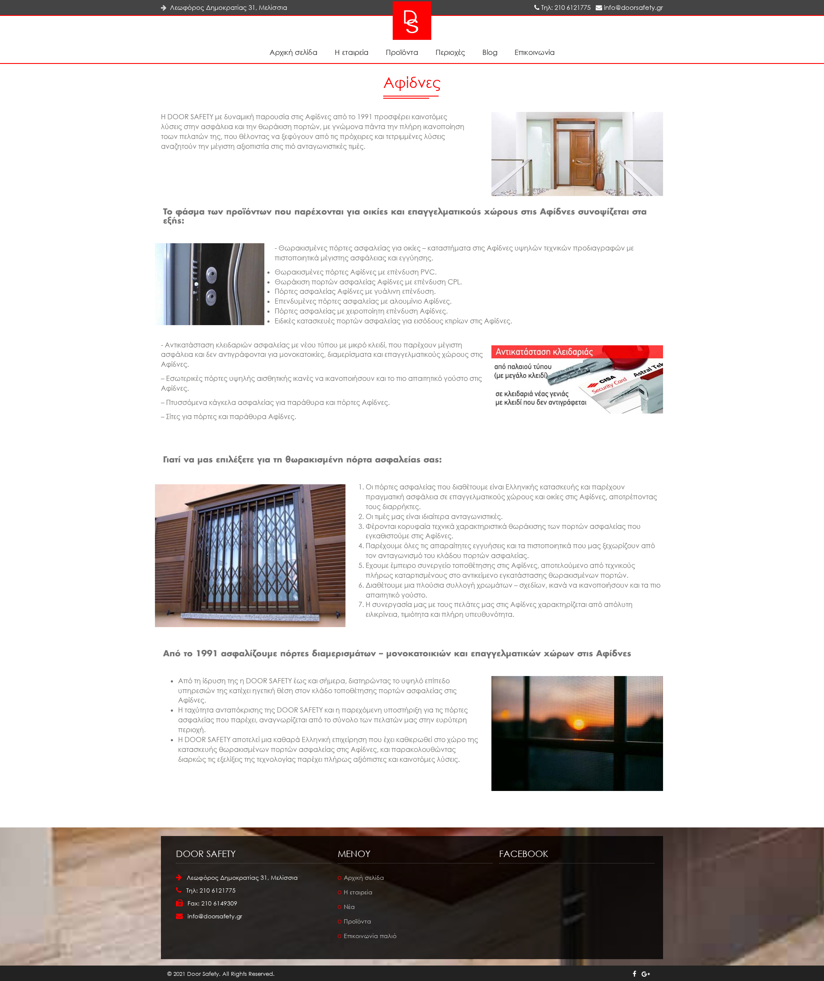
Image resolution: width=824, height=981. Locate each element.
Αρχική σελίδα (294, 52)
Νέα (349, 906)
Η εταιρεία (352, 52)
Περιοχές (450, 52)
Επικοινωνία (535, 52)
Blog (489, 52)
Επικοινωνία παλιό (370, 935)
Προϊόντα (402, 52)
